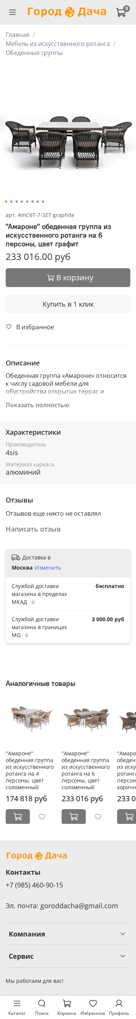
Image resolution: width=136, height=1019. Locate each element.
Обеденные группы (34, 53)
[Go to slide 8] (43, 201)
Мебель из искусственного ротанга (58, 44)
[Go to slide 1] (6, 201)
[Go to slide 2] (11, 201)
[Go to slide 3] (16, 201)
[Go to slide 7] (38, 201)
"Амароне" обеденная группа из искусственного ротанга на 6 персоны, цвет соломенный (86, 769)
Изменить (48, 567)
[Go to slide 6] (32, 201)
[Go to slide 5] (27, 201)
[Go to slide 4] (22, 201)
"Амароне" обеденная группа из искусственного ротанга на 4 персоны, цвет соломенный (30, 769)
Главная (17, 35)
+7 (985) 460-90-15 (34, 884)
